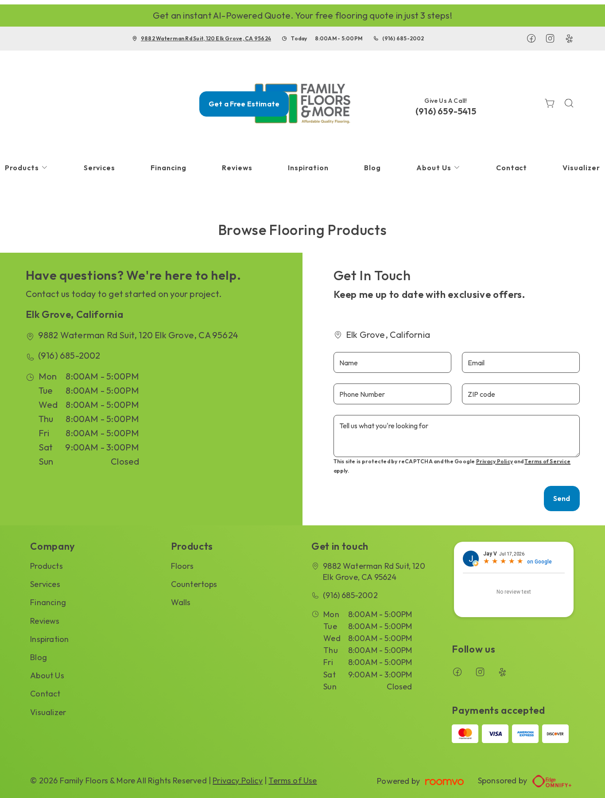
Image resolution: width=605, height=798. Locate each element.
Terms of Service (547, 461)
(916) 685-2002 (403, 38)
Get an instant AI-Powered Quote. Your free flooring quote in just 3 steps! (302, 15)
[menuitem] (99, 167)
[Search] (569, 103)
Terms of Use (292, 780)
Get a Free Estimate (244, 103)
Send (561, 498)
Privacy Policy (494, 461)
